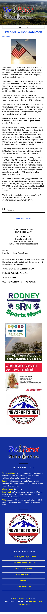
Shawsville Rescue (24, 586)
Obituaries (7, 36)
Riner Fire (23, 580)
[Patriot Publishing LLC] (18, 19)
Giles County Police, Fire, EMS (23, 562)
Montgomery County (23, 568)
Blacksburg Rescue (23, 574)
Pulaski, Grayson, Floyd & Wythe (23, 557)
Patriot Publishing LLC (22, 598)
